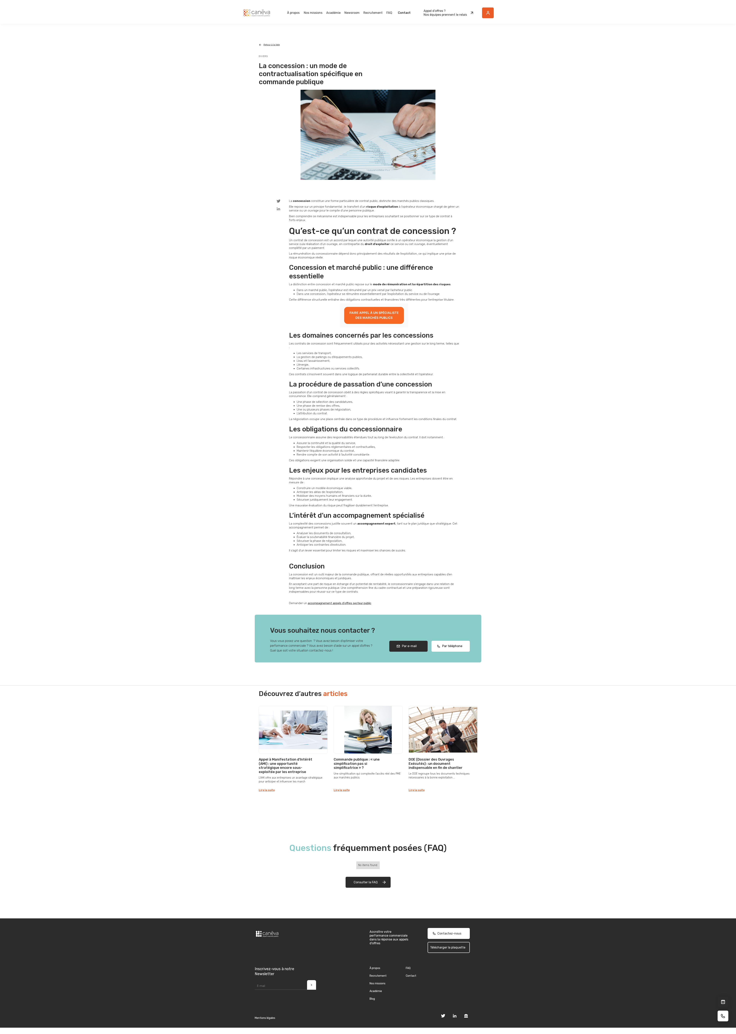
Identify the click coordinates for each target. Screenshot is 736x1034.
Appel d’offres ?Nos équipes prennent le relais (445, 12)
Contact (404, 13)
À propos (375, 968)
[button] (293, 13)
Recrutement (373, 13)
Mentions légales (265, 1018)
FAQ (389, 13)
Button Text (490, 15)
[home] (256, 12)
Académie (333, 13)
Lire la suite (267, 790)
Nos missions (377, 983)
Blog (372, 998)
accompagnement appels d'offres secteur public (339, 603)
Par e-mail (408, 646)
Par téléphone (451, 646)
